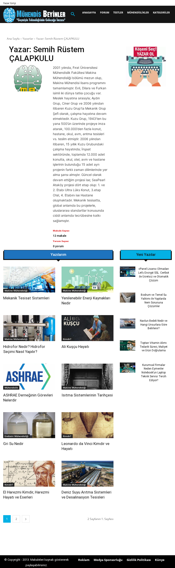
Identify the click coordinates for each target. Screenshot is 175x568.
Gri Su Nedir (13, 443)
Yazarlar (28, 39)
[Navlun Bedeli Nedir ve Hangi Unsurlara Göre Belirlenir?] (127, 324)
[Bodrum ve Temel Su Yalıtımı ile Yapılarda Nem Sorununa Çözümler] (127, 298)
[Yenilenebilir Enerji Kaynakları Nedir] (87, 280)
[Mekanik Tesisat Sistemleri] (29, 280)
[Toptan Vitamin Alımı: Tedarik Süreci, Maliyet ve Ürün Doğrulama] (127, 345)
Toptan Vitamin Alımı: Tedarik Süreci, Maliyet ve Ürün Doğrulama (153, 346)
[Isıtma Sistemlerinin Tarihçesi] (87, 377)
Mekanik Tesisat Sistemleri (26, 298)
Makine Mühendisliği (16, 290)
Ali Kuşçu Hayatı (75, 346)
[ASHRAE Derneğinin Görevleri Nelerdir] (29, 377)
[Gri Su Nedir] (29, 425)
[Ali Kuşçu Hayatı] (87, 328)
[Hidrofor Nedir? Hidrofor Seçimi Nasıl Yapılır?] (29, 328)
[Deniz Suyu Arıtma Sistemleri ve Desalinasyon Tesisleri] (87, 474)
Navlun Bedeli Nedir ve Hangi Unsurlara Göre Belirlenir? (153, 324)
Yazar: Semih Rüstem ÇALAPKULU (57, 39)
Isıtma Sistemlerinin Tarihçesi (87, 395)
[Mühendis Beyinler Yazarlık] (146, 67)
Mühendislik (11, 387)
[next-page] (26, 519)
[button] (73, 14)
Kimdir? (67, 339)
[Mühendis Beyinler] (34, 15)
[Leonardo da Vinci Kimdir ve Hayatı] (87, 425)
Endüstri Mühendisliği (16, 436)
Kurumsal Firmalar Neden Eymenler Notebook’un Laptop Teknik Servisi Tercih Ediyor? (153, 372)
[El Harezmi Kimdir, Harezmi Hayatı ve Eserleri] (29, 474)
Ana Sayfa (13, 39)
